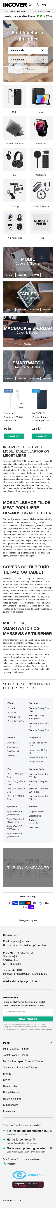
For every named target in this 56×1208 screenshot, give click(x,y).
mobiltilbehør (33, 519)
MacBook (32, 643)
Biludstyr (15, 206)
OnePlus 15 (12, 747)
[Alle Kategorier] (14, 222)
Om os (6, 1080)
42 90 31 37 (19, 970)
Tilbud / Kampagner (28, 868)
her (50, 1029)
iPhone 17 (11, 712)
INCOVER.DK (15, 1200)
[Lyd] (14, 159)
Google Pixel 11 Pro (38, 757)
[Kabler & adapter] (41, 190)
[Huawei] (34, 275)
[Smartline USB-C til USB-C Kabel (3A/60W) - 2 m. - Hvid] (14, 399)
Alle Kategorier (15, 238)
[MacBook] (28, 344)
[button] (44, 4)
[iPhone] (9, 275)
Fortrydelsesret (11, 1092)
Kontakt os (9, 1111)
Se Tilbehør (28, 69)
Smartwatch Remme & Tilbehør (20, 1067)
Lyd (14, 175)
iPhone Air (11, 708)
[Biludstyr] (14, 190)
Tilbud (41, 238)
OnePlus (17, 547)
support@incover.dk (22, 941)
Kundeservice (10, 1105)
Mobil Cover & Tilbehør (16, 1048)
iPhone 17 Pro (13, 717)
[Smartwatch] (41, 127)
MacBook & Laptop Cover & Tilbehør (23, 1061)
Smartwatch (41, 143)
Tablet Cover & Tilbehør (16, 1055)
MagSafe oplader (36, 811)
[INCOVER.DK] (15, 4)
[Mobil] (14, 96)
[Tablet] (41, 96)
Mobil (14, 112)
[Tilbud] (41, 222)
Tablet (41, 112)
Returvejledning (12, 1098)
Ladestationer (35, 816)
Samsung (7, 547)
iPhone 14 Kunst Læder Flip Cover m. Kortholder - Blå (41, 420)
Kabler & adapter (41, 206)
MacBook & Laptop (14, 143)
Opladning (41, 175)
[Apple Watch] (9, 378)
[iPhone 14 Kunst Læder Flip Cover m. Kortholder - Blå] (42, 399)
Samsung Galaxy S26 (39, 730)
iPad (37, 584)
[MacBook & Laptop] (14, 127)
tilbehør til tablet (43, 581)
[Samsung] (21, 275)
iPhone (42, 543)
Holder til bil (34, 827)
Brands (7, 1073)
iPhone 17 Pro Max (15, 721)
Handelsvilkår (10, 1086)
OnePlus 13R (13, 751)
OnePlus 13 (12, 755)
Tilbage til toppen (28, 920)
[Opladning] (41, 159)
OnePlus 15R (13, 743)
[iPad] (9, 309)
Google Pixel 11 (36, 761)
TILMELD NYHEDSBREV (28, 1019)
